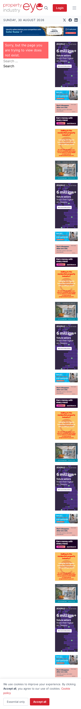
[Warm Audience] (66, 108)
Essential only (16, 701)
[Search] (46, 8)
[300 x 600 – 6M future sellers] (66, 64)
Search (8, 66)
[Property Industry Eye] (23, 8)
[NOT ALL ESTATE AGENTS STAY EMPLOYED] (66, 95)
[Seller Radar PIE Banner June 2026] (40, 31)
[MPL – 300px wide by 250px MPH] (66, 170)
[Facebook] (70, 20)
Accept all (39, 701)
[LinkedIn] (76, 20)
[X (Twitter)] (64, 20)
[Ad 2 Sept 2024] (66, 143)
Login (60, 8)
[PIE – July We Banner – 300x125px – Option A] (66, 121)
